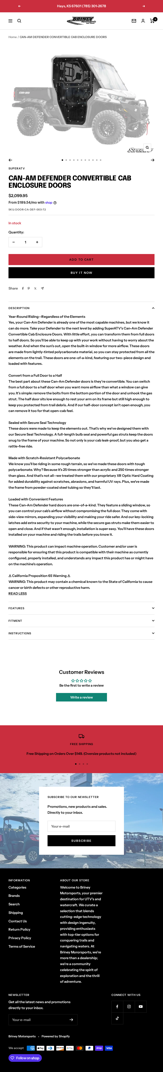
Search (14, 904)
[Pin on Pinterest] (29, 288)
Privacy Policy (19, 938)
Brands (14, 895)
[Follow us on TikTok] (117, 1018)
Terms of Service (21, 946)
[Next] (153, 160)
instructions (19, 633)
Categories (17, 887)
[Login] (143, 21)
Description (19, 308)
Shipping (15, 912)
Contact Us (17, 921)
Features (16, 608)
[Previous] (10, 160)
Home (12, 37)
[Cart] (152, 21)
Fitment (15, 620)
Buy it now (82, 273)
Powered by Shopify (56, 1036)
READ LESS (17, 593)
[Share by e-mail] (42, 288)
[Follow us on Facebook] (117, 1006)
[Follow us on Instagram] (129, 1006)
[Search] (19, 21)
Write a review (81, 697)
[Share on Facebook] (23, 288)
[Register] (71, 1019)
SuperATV (16, 168)
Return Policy (19, 929)
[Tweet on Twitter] (35, 288)
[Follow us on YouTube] (140, 1006)
